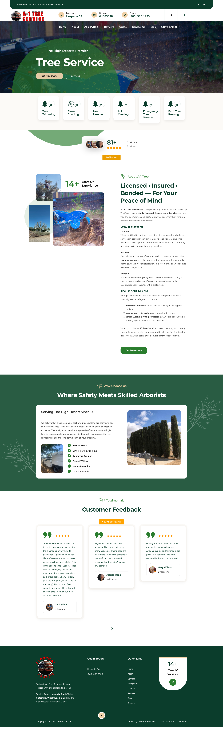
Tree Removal (98, 113)
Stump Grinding (73, 113)
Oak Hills (65, 698)
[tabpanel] (60, 574)
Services (131, 679)
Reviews (131, 693)
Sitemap (131, 703)
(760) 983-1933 (140, 16)
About (130, 674)
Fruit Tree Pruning (174, 113)
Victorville (41, 698)
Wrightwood (53, 698)
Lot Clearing (123, 113)
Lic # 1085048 (167, 721)
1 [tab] (112, 629)
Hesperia (55, 694)
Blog (130, 698)
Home (130, 669)
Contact (131, 688)
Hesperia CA (74, 16)
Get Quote (132, 683)
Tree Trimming (48, 113)
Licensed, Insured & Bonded (141, 721)
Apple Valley (67, 694)
